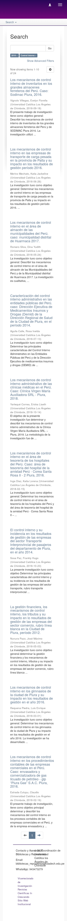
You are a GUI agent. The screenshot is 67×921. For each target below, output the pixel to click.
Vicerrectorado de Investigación (25, 882)
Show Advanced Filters (40, 61)
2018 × (14, 55)
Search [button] (10, 22)
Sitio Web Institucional (24, 902)
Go (50, 48)
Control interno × (28, 55)
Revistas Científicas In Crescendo (25, 893)
